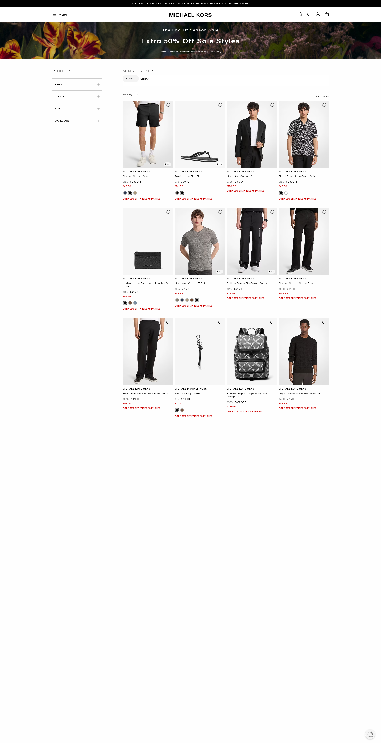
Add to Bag (147, 164)
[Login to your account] (318, 14)
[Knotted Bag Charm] (200, 351)
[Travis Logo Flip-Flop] (200, 134)
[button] (370, 735)
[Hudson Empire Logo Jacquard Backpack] (252, 351)
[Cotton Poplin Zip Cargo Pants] (252, 241)
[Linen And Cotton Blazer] (252, 134)
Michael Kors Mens (137, 171)
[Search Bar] (300, 14)
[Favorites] (309, 14)
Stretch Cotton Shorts (137, 176)
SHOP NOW (241, 3)
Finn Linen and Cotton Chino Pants (145, 393)
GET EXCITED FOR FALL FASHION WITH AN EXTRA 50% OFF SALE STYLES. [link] (190, 3)
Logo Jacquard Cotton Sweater (299, 393)
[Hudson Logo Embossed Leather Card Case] (148, 241)
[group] (190, 3)
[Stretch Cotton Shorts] (148, 134)
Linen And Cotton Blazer (242, 176)
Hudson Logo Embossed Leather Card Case (147, 285)
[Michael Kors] (190, 14)
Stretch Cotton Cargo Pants (297, 283)
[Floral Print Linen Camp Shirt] (304, 134)
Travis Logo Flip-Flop (189, 176)
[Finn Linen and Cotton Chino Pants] (148, 351)
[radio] (125, 193)
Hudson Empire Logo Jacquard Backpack (247, 395)
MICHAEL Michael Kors (191, 388)
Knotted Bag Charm (188, 393)
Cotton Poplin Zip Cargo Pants (247, 283)
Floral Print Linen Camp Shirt (297, 176)
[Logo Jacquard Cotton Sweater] (304, 351)
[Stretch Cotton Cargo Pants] (304, 241)
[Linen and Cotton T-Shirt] (200, 241)
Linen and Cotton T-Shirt (191, 283)
